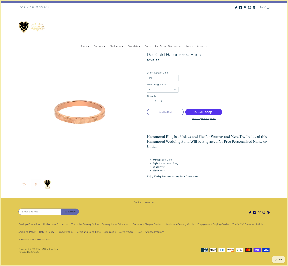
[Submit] (37, 7)
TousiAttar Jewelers (47, 249)
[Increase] (161, 101)
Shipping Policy (27, 231)
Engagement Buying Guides (213, 224)
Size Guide (110, 231)
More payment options (204, 118)
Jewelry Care (126, 231)
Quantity (151, 96)
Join (31, 7)
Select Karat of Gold (157, 73)
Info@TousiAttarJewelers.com (34, 239)
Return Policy (46, 231)
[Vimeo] (245, 7)
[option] (23, 184)
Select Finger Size (156, 84)
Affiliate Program (154, 231)
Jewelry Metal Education (115, 224)
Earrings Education (29, 224)
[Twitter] (236, 7)
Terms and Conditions (88, 231)
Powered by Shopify (28, 252)
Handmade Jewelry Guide (179, 224)
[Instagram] (249, 7)
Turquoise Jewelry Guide (85, 224)
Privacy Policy (65, 231)
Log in (22, 7)
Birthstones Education (55, 224)
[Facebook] (240, 7)
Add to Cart (165, 112)
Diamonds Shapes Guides (147, 224)
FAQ (139, 231)
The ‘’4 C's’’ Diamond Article (247, 224)
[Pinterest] (254, 7)
